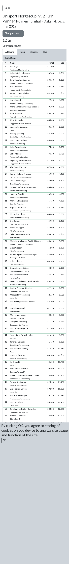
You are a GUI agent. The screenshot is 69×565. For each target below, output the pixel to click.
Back (7, 8)
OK (4, 440)
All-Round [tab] (9, 52)
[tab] (22, 52)
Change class (12, 33)
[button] (34, 68)
